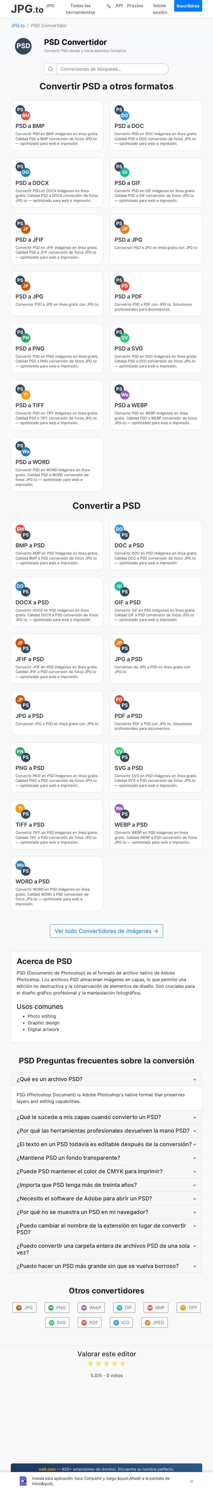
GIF (125, 1307)
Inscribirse (188, 6)
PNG (57, 1307)
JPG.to (18, 25)
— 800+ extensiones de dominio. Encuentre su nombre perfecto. (106, 1469)
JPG (50, 5)
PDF (90, 1322)
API (119, 5)
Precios (135, 5)
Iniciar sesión (160, 9)
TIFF (189, 1307)
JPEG (155, 1322)
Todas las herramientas (80, 9)
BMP (156, 1307)
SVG (58, 1322)
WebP (91, 1307)
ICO (122, 1322)
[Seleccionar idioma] (108, 5)
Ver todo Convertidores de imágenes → (106, 931)
